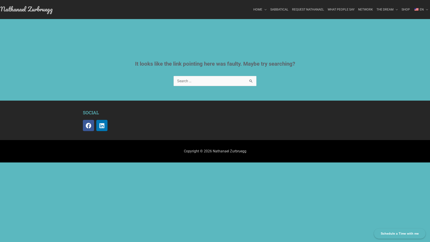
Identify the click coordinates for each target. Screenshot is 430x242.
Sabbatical (279, 9)
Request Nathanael (308, 9)
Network (365, 9)
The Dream (384, 9)
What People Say (341, 9)
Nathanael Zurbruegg (26, 9)
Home (257, 9)
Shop (406, 9)
